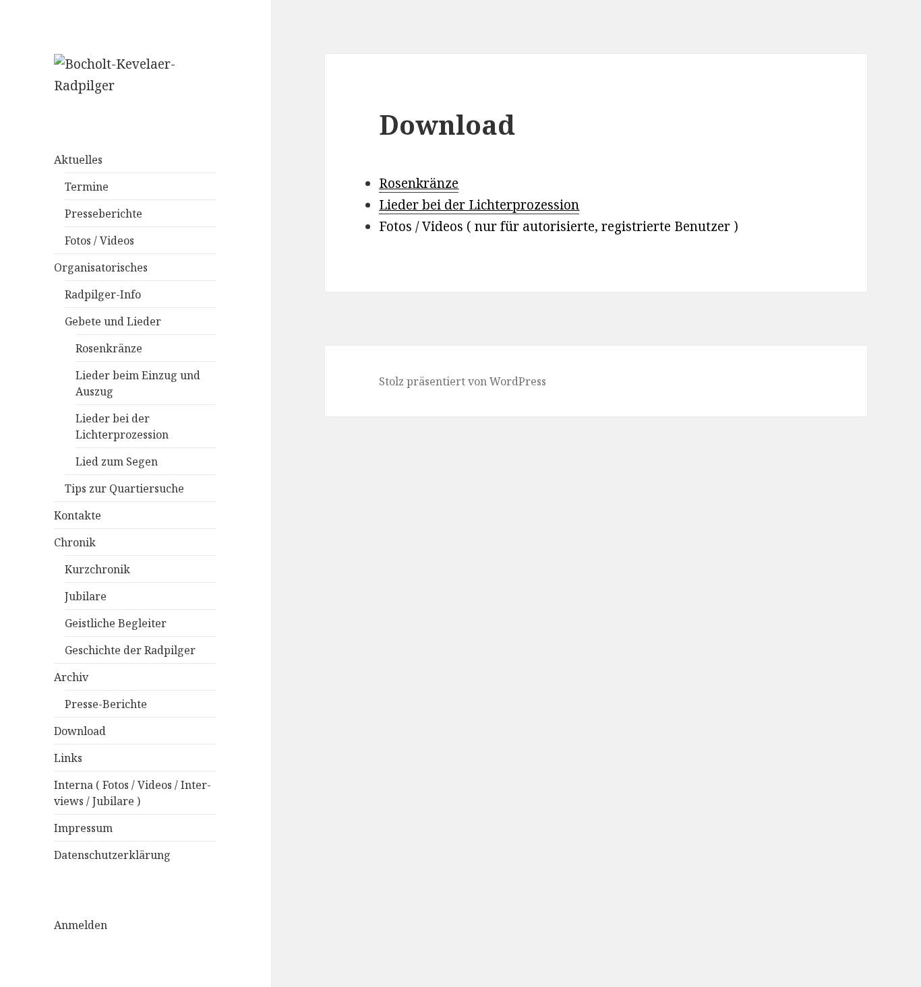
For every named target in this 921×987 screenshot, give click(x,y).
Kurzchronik (97, 569)
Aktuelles (78, 159)
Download (80, 731)
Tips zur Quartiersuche (124, 488)
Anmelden (80, 925)
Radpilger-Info (103, 294)
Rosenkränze (109, 348)
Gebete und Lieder (113, 321)
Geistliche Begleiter (116, 623)
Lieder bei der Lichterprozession (479, 205)
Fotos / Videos (99, 240)
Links (68, 758)
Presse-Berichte (106, 704)
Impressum (83, 828)
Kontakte (77, 515)
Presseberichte (103, 213)
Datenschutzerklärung (112, 855)
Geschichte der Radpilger (130, 650)
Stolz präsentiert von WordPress (462, 381)
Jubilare (86, 596)
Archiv (71, 677)
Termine (87, 186)
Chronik (75, 542)
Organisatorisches (101, 267)
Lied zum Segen (117, 461)
